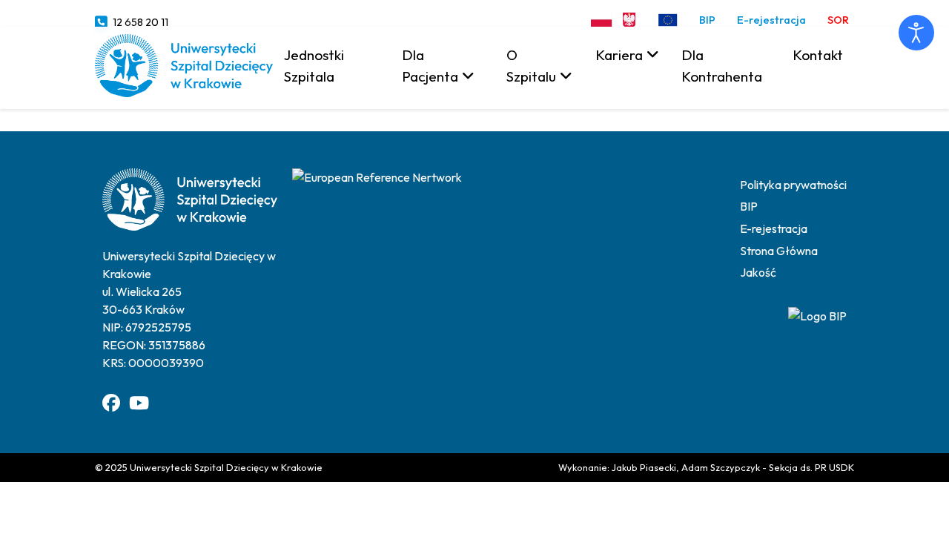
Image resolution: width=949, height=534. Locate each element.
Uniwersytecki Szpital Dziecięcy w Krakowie (226, 467)
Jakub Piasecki (644, 467)
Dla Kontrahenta (721, 65)
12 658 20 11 (140, 22)
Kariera (619, 55)
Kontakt (818, 55)
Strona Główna (779, 250)
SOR (838, 20)
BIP (707, 20)
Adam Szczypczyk (720, 467)
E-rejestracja (771, 20)
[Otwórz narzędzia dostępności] (916, 32)
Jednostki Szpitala (314, 65)
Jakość (758, 272)
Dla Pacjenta (430, 65)
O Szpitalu (531, 65)
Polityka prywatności (793, 184)
